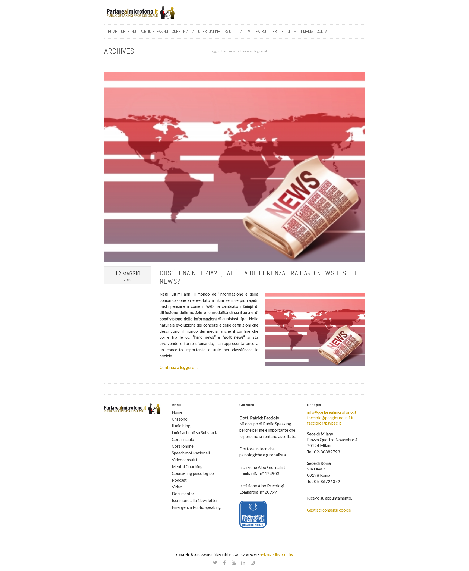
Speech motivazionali (191, 452)
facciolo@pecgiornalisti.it (330, 417)
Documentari (183, 493)
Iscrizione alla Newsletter (195, 500)
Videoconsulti (184, 459)
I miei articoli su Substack (194, 432)
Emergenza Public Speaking (196, 507)
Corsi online (183, 446)
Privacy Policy (270, 554)
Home (112, 31)
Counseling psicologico (193, 473)
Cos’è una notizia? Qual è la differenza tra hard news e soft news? (258, 277)
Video (177, 486)
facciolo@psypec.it (324, 423)
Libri (274, 31)
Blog (285, 31)
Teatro (260, 31)
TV (248, 31)
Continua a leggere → (179, 367)
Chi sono (128, 31)
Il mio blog (181, 425)
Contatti (324, 31)
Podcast (179, 480)
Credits (287, 554)
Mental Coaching (187, 466)
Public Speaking (154, 31)
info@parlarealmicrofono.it (331, 412)
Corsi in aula (183, 439)
